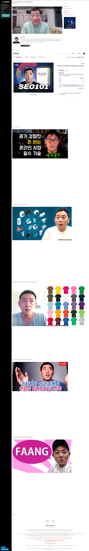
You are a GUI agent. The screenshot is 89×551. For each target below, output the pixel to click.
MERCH (51, 543)
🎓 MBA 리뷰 (66, 10)
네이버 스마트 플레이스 (38, 540)
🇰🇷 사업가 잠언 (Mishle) (67, 8)
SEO (49, 543)
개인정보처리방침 (47, 541)
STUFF (54, 543)
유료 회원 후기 (4, 8)
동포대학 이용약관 (53, 541)
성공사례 (46, 543)
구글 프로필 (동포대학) (49, 540)
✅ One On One (66, 6)
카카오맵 (44, 540)
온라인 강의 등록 (4, 4)
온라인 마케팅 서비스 (5, 7)
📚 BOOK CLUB (66, 12)
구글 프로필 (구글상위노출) (58, 540)
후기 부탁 (64, 540)
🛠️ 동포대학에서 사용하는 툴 (68, 14)
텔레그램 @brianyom (4, 549)
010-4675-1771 (3, 547)
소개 (2, 11)
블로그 (3, 10)
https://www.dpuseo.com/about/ (25, 43)
